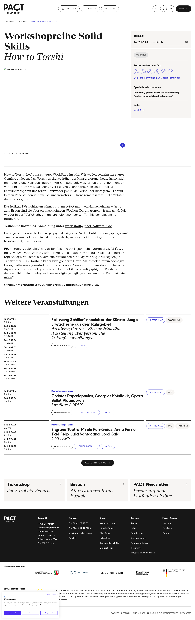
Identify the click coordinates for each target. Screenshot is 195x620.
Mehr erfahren (60, 345)
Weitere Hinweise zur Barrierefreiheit (157, 78)
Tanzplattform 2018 (109, 543)
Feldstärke (105, 538)
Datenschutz (139, 613)
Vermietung (137, 533)
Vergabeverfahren (140, 543)
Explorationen (106, 548)
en (156, 8)
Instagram (167, 523)
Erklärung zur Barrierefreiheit (162, 613)
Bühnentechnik (138, 538)
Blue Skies (105, 533)
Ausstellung (174, 320)
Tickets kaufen (85, 412)
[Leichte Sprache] (163, 8)
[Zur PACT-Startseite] (14, 9)
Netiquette (185, 613)
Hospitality (136, 548)
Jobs (133, 528)
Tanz (170, 392)
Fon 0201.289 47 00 (78, 523)
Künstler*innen (107, 528)
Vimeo (165, 533)
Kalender (22, 21)
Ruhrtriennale (155, 320)
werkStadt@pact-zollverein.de (88, 226)
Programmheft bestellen (143, 552)
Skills (17, 46)
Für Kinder (182, 426)
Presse (134, 523)
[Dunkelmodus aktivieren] (171, 8)
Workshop (141, 55)
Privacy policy (52, 595)
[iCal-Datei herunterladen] (186, 42)
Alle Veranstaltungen (96, 463)
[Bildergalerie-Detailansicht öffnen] (122, 145)
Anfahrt (72, 538)
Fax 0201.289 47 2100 (80, 528)
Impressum (126, 613)
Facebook (167, 528)
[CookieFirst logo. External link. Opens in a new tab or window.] (5, 597)
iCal (78, 345)
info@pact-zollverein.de (80, 533)
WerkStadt (139, 110)
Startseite (9, 21)
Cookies (115, 613)
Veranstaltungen (108, 523)
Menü (182, 8)
